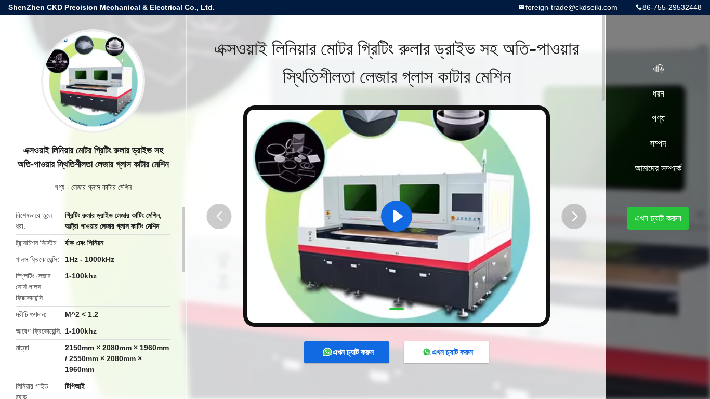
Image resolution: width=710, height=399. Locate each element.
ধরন (658, 93)
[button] (219, 216)
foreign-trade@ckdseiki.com (571, 7)
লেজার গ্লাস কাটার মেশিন (101, 187)
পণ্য (59, 187)
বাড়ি (658, 68)
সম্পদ (658, 143)
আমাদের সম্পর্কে (658, 168)
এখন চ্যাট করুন (353, 352)
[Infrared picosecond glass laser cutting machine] (396, 216)
